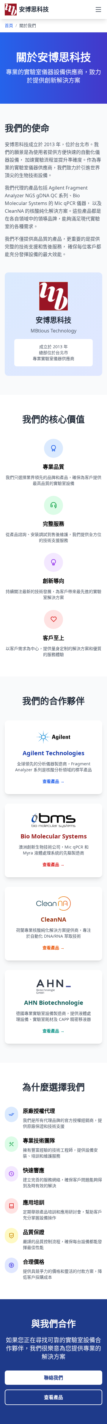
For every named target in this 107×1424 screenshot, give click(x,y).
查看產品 (53, 1397)
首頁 (9, 25)
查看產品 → (53, 781)
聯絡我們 (53, 1377)
